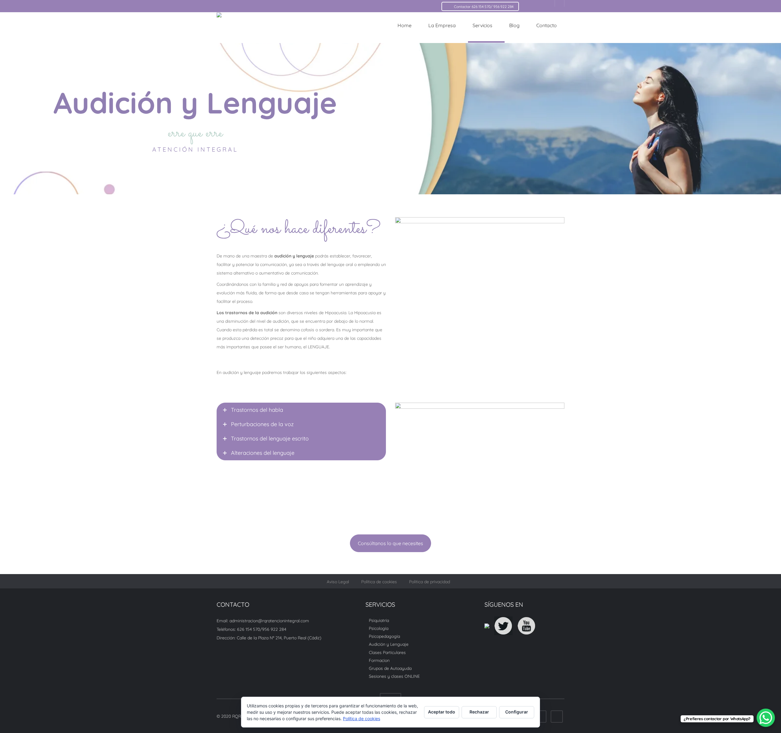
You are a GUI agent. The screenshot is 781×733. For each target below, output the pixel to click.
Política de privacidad (429, 581)
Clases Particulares (387, 652)
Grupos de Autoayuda (390, 668)
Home (405, 25)
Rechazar (479, 711)
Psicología (378, 628)
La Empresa (442, 25)
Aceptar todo (441, 711)
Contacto (546, 25)
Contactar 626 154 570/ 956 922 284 (483, 6)
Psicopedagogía (384, 636)
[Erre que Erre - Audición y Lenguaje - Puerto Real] (267, 27)
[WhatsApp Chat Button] (766, 718)
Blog (514, 25)
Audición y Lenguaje (388, 644)
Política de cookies (379, 581)
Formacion (379, 660)
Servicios (482, 25)
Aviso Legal (338, 581)
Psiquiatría (379, 620)
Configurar (516, 711)
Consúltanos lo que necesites (390, 543)
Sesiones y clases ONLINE (394, 676)
